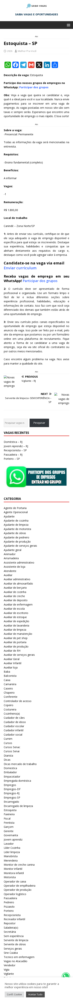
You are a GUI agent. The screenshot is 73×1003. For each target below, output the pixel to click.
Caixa (7, 680)
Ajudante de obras (15, 533)
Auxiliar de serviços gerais (19, 654)
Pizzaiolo (9, 906)
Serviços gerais (13, 948)
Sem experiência (14, 936)
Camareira (10, 684)
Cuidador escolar (14, 726)
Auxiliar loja (11, 667)
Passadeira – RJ (13, 454)
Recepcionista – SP (15, 450)
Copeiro (8, 705)
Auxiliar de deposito (16, 600)
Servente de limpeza (16, 940)
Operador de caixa (15, 881)
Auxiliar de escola (14, 608)
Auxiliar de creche (14, 596)
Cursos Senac (12, 747)
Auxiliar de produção (16, 646)
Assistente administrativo (19, 562)
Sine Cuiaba (11, 952)
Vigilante (9, 973)
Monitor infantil (13, 869)
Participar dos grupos (40, 280)
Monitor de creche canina (19, 864)
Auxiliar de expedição (16, 621)
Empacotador (12, 776)
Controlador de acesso (17, 701)
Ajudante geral (12, 550)
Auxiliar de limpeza (15, 629)
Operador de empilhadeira (19, 885)
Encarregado (11, 801)
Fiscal (7, 818)
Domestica (10, 768)
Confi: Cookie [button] (14, 994)
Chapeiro (9, 692)
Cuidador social (13, 734)
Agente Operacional (16, 512)
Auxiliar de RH (12, 650)
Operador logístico (15, 894)
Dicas (7, 759)
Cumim (8, 738)
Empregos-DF (12, 789)
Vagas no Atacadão (15, 961)
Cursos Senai (11, 751)
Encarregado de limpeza (18, 806)
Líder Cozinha (12, 848)
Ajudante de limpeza (16, 524)
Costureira (10, 709)
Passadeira (10, 898)
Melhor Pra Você (27, 51)
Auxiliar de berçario (15, 587)
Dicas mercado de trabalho (20, 764)
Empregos (10, 785)
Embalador (10, 772)
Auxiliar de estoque (15, 617)
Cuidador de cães (14, 717)
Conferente (10, 696)
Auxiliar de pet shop (16, 638)
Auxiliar (8, 575)
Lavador (9, 843)
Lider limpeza (12, 852)
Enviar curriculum (20, 267)
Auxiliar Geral (11, 659)
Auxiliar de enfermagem (18, 604)
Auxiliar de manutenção (18, 633)
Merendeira (11, 860)
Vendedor (9, 965)
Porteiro (9, 910)
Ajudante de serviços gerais (20, 545)
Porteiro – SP (12, 458)
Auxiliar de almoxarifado (18, 583)
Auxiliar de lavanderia (16, 625)
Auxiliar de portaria (15, 642)
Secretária (10, 931)
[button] (68, 25)
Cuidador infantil (13, 730)
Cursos (8, 743)
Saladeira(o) (11, 927)
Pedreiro (9, 902)
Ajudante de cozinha (16, 520)
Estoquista (10, 810)
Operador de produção (17, 889)
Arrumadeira (11, 558)
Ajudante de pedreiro (16, 537)
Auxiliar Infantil (12, 663)
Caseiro (8, 688)
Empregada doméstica (17, 780)
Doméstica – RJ (13, 442)
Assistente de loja (14, 566)
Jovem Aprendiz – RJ (16, 446)
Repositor (10, 923)
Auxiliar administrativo (17, 579)
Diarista (8, 755)
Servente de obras (15, 944)
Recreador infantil (14, 919)
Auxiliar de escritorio (16, 613)
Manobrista (11, 856)
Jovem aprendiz (13, 839)
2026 (9, 51)
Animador (10, 554)
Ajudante (9, 516)
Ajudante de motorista (17, 529)
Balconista (10, 675)
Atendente (10, 571)
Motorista (10, 877)
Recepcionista (12, 915)
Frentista (9, 822)
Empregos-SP (12, 797)
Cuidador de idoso (15, 722)
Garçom (8, 827)
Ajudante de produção (17, 541)
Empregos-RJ (11, 793)
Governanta (11, 835)
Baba (7, 671)
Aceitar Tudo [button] (35, 994)
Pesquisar (39, 422)
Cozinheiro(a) (12, 713)
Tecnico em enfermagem (19, 957)
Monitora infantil (14, 873)
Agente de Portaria (15, 508)
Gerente (8, 831)
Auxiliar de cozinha (15, 592)
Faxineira (9, 814)
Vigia (6, 969)
